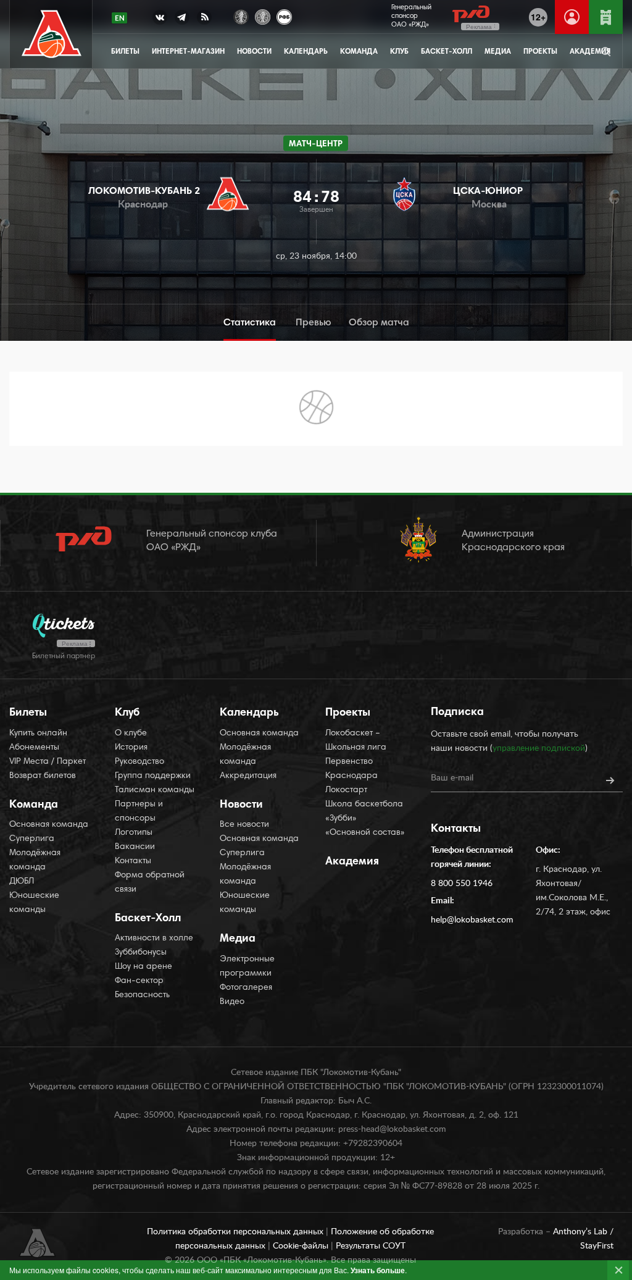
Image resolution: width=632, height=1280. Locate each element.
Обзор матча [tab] (379, 323)
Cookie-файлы (302, 1246)
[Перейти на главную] (51, 34)
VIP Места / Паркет (47, 762)
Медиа (497, 52)
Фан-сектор (139, 981)
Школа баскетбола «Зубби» (364, 811)
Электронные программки (247, 966)
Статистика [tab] (249, 323)
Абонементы (34, 747)
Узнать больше (378, 1270)
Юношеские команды (34, 903)
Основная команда (48, 825)
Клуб (399, 52)
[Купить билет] (606, 17)
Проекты (540, 52)
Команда (359, 52)
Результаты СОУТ (370, 1246)
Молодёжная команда (34, 860)
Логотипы (133, 833)
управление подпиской (539, 748)
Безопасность (142, 995)
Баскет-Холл (446, 52)
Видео (232, 1002)
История (131, 747)
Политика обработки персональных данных (236, 1232)
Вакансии (135, 847)
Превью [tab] (313, 323)
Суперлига (31, 839)
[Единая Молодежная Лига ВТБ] (262, 16)
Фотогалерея (246, 988)
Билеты (125, 52)
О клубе (131, 733)
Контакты (133, 861)
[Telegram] (182, 20)
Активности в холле (154, 938)
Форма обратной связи (150, 882)
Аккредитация (248, 776)
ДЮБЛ (21, 881)
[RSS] (204, 20)
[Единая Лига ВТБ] (241, 16)
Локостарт (346, 790)
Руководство (139, 762)
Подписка (457, 712)
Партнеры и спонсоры (139, 811)
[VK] (159, 20)
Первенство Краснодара (351, 769)
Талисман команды (154, 790)
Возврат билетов (42, 776)
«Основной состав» (365, 833)
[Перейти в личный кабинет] (572, 17)
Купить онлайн (38, 733)
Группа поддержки (153, 776)
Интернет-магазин (188, 52)
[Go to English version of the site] (119, 18)
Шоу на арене (143, 967)
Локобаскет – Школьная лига (355, 740)
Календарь (306, 52)
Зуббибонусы (141, 952)
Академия (352, 862)
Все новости (244, 825)
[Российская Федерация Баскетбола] (284, 16)
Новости (254, 52)
